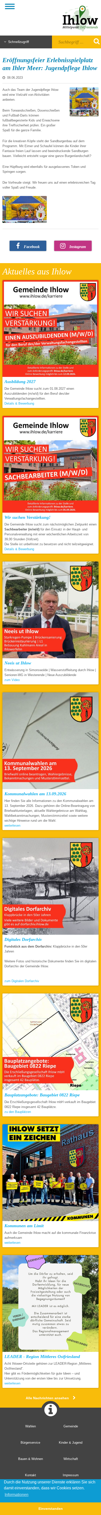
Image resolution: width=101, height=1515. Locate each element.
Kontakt (30, 1475)
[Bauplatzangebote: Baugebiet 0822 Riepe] (50, 1042)
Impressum (71, 1475)
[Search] (94, 41)
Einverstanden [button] (50, 1509)
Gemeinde (70, 1426)
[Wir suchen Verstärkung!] (50, 465)
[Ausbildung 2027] (50, 329)
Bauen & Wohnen (30, 1459)
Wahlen (30, 1426)
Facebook (32, 247)
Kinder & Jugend (70, 1442)
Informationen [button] (16, 1495)
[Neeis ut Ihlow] (50, 611)
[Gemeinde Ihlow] (76, 17)
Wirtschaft (70, 1459)
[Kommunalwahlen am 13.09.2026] (50, 741)
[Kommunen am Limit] (50, 1173)
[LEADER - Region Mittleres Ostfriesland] (50, 1304)
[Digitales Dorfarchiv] (50, 887)
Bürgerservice (30, 1442)
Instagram (77, 247)
